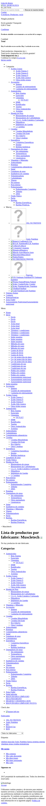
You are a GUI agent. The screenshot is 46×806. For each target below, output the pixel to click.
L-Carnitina (20, 127)
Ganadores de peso (18, 171)
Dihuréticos (20, 122)
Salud (13, 169)
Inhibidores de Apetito (24, 124)
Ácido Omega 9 (22, 75)
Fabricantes (5, 716)
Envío (13, 317)
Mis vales (9, 763)
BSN (8, 729)
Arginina (19, 111)
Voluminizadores (17, 176)
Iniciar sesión (6, 60)
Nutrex (21, 257)
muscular (11, 742)
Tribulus (19, 191)
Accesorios (15, 82)
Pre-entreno (15, 182)
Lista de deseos (7, 3)
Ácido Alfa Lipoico (23, 78)
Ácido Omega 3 (22, 71)
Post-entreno (15, 185)
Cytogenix (25, 248)
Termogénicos (21, 153)
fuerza (30, 742)
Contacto (9, 295)
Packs (13, 198)
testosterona (24, 744)
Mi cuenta (5, 749)
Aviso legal (15, 324)
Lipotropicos (21, 158)
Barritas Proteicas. (23, 205)
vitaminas (5, 744)
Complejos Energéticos (25, 142)
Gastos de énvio (17, 350)
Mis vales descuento (13, 756)
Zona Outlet (10, 300)
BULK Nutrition (32, 243)
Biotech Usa (27, 241)
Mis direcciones (12, 758)
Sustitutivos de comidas (20, 174)
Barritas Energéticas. (24, 203)
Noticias (12, 297)
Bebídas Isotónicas (23, 147)
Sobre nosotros (16, 337)
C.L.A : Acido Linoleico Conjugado (30, 120)
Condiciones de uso (18, 364)
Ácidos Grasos (16, 69)
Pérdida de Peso (17, 113)
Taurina (19, 107)
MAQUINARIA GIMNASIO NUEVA (21, 703)
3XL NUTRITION (33, 223)
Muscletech (26, 255)
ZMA (18, 194)
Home (8, 313)
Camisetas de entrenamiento (26, 89)
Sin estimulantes (22, 151)
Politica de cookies (18, 371)
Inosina (18, 145)
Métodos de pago (17, 344)
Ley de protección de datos (21, 357)
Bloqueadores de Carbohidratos (28, 118)
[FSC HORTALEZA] (10, 5)
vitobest (4, 742)
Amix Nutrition (32, 239)
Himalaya (24, 250)
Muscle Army (28, 252)
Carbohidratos (16, 178)
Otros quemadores (23, 156)
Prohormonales (16, 187)
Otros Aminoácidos (23, 109)
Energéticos (15, 140)
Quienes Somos (12, 293)
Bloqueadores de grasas (25, 116)
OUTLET (24, 100)
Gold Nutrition (30, 291)
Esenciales (20, 95)
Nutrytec (29, 275)
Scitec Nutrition (31, 286)
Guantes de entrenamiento (26, 87)
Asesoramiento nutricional (21, 377)
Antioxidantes (16, 162)
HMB (18, 102)
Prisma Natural (30, 282)
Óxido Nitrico (16, 196)
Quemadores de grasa (19, 149)
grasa (11, 744)
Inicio (8, 315)
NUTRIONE (28, 259)
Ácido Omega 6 (22, 73)
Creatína (14, 129)
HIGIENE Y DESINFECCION (18, 701)
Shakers (19, 84)
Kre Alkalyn (20, 136)
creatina (16, 744)
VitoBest (23, 288)
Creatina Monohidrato (24, 131)
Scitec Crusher (29, 284)
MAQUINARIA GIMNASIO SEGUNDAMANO (17, 697)
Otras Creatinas (22, 138)
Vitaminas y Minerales (19, 160)
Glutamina (20, 98)
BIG (7, 724)
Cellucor (22, 246)
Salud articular (11, 694)
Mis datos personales (14, 760)
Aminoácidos (16, 91)
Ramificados (20, 104)
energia (42, 742)
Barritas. (14, 200)
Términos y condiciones (20, 330)
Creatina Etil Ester (23, 133)
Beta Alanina (21, 93)
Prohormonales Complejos (26, 189)
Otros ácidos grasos (23, 80)
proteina (36, 742)
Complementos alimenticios (21, 167)
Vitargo (14, 180)
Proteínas (14, 165)
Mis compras (11, 754)
